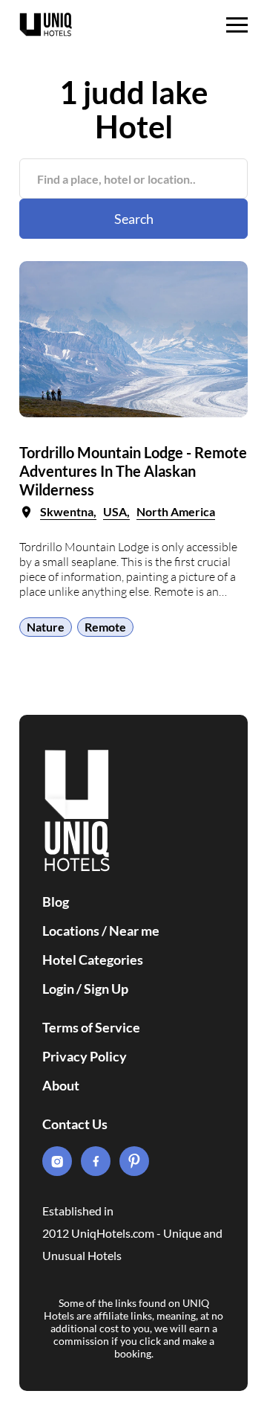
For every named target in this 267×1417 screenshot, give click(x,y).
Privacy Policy (84, 1056)
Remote (105, 627)
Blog (55, 901)
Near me (134, 930)
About (60, 1085)
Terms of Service (91, 1027)
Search (134, 219)
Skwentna (66, 511)
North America (175, 511)
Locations (70, 930)
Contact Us (75, 1124)
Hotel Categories (92, 959)
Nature (46, 627)
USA (115, 511)
